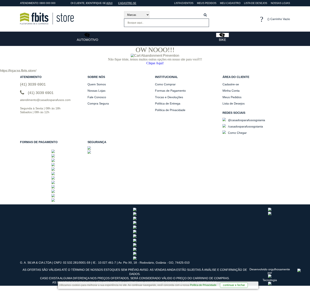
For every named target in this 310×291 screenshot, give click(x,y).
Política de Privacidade (203, 285)
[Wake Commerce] (269, 284)
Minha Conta (231, 90)
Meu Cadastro (230, 3)
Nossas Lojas (280, 3)
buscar (205, 15)
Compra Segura (98, 103)
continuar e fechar (234, 285)
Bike (222, 40)
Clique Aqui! (155, 63)
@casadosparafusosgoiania (246, 120)
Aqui (109, 3)
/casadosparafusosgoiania (245, 126)
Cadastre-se (127, 3)
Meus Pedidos (206, 3)
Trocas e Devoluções (169, 97)
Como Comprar (165, 84)
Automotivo (87, 40)
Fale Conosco (97, 97)
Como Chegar (237, 132)
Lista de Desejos (255, 3)
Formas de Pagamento (170, 90)
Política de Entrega (167, 103)
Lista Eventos (183, 3)
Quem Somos (97, 84)
